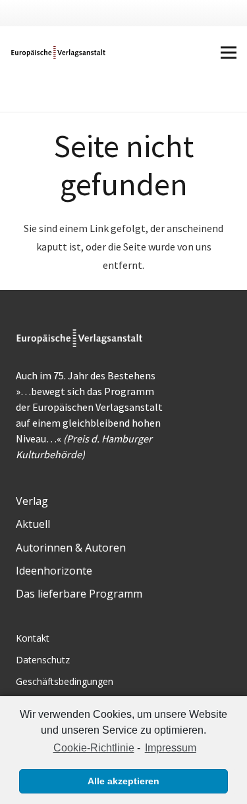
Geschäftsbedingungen (64, 681)
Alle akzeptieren (123, 781)
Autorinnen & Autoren (71, 547)
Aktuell (33, 524)
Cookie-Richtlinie (93, 747)
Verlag (32, 501)
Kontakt (32, 638)
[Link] (59, 52)
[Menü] (228, 52)
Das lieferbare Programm (79, 593)
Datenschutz (43, 659)
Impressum (170, 747)
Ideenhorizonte (54, 570)
